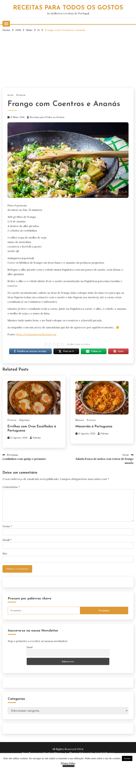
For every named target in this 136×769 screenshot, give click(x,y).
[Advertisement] (68, 59)
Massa (79, 420)
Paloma (37, 437)
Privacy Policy (68, 763)
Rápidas (24, 420)
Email (6, 540)
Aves (10, 95)
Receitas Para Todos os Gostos (68, 8)
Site (4, 553)
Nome (7, 526)
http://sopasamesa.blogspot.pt (36, 334)
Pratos (21, 95)
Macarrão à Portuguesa (93, 426)
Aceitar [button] (127, 758)
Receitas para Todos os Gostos (47, 117)
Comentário (11, 487)
